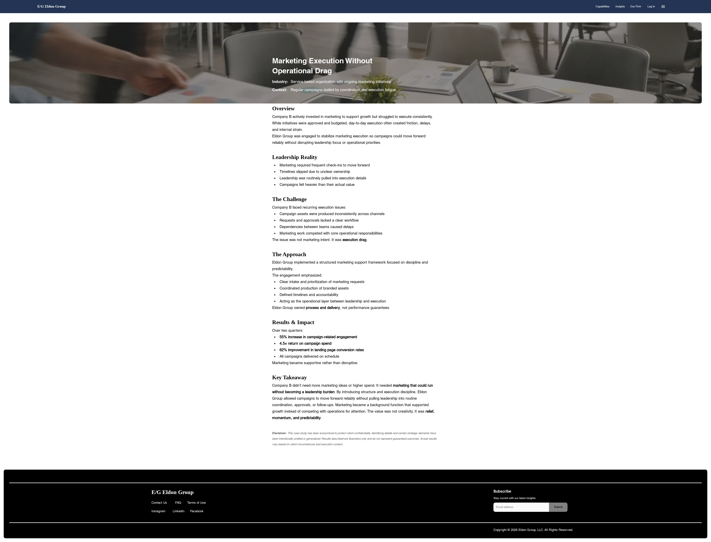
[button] (663, 6)
